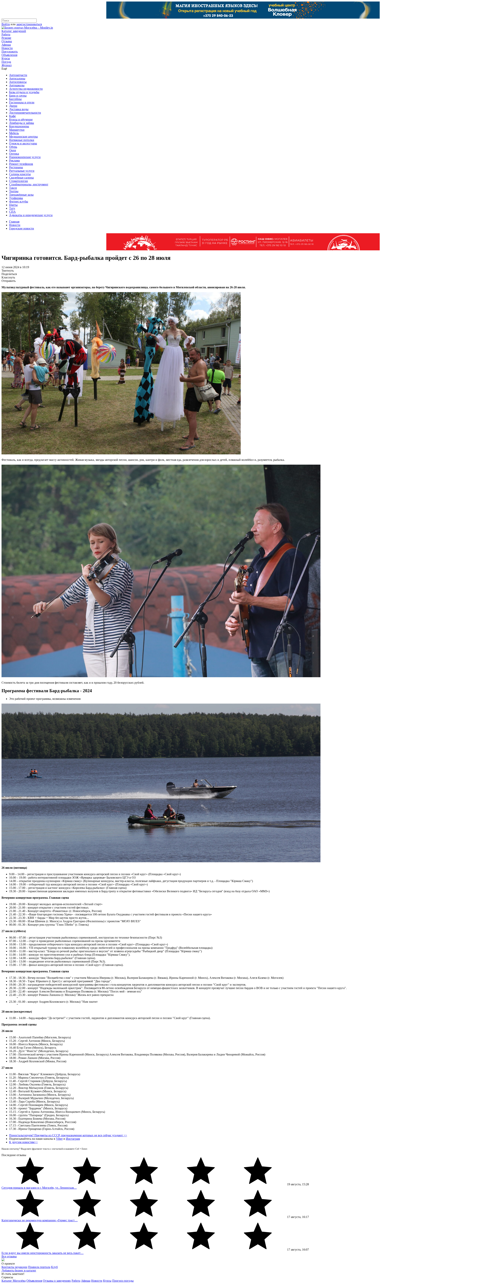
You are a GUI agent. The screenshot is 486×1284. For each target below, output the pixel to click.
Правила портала (39, 1267)
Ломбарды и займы (21, 123)
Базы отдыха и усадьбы (24, 92)
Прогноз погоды (123, 1280)
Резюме (6, 37)
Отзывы (7, 41)
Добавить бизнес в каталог (19, 1270)
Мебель (14, 133)
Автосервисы (18, 82)
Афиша (6, 44)
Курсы (6, 58)
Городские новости (21, 228)
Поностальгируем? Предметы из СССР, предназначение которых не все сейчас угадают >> (68, 1135)
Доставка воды (18, 109)
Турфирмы (16, 198)
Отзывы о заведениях (57, 1280)
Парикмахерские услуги (25, 157)
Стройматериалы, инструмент (28, 184)
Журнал (7, 65)
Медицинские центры (23, 136)
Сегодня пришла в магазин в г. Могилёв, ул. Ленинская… (39, 1187)
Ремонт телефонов (21, 164)
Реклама (14, 160)
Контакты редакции (14, 1267)
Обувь (13, 146)
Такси (13, 187)
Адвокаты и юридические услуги (31, 215)
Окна (12, 150)
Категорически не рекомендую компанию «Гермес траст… (40, 1220)
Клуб (54, 1267)
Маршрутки (16, 129)
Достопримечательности (25, 112)
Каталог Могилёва (14, 1280)
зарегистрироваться (29, 24)
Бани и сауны (18, 95)
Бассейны (15, 99)
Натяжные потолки (21, 140)
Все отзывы (9, 1256)
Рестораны (16, 167)
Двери (13, 105)
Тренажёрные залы (21, 194)
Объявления (9, 55)
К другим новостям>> (23, 1142)
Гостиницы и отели (21, 102)
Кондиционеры (19, 126)
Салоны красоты (20, 174)
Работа (6, 34)
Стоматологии (18, 181)
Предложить (10, 51)
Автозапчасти (18, 75)
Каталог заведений (14, 31)
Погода (6, 61)
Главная (14, 221)
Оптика (14, 153)
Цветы (13, 205)
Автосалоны (17, 78)
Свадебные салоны (21, 177)
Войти (6, 24)
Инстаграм (73, 1138)
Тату (12, 208)
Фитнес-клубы (18, 201)
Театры (13, 191)
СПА (12, 211)
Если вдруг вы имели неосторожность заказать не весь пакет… (43, 1253)
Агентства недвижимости (26, 88)
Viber (59, 1138)
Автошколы (16, 85)
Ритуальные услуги (21, 170)
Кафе (12, 116)
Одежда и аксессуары (23, 143)
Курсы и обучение (21, 119)
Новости (7, 48)
